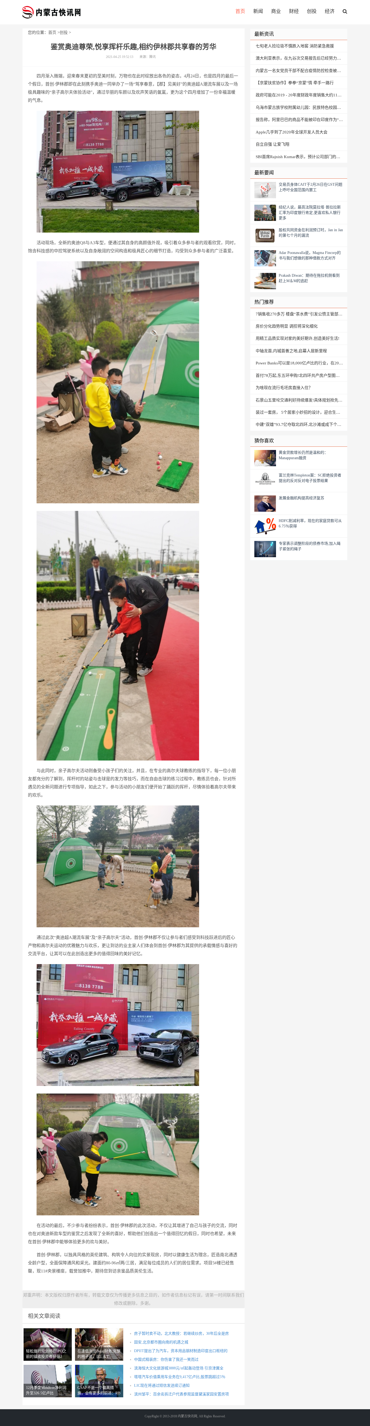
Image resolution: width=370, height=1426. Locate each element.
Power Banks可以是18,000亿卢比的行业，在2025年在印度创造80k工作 (301, 363)
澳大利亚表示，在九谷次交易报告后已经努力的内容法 (301, 58)
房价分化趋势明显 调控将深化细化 (287, 326)
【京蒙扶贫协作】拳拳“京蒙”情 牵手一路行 (295, 83)
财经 (294, 11)
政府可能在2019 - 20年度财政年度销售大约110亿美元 (301, 95)
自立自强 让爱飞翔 (272, 144)
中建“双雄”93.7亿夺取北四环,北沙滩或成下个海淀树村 (301, 424)
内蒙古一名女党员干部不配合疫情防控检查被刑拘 (300, 70)
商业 (276, 11)
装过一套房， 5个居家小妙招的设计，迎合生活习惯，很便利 (301, 412)
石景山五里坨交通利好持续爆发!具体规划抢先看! (300, 400)
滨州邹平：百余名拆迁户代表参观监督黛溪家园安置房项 (181, 1394)
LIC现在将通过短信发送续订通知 (162, 1385)
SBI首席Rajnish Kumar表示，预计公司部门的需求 (300, 157)
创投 (312, 11)
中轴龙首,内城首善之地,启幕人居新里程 (291, 351)
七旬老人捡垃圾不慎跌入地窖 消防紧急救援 (295, 46)
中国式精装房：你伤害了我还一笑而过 (166, 1360)
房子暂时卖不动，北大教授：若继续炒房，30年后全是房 (181, 1334)
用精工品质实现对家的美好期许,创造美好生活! (297, 338)
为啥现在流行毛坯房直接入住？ (284, 388)
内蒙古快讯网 (51, 12)
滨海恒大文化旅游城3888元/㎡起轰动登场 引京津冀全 (178, 1368)
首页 (240, 11)
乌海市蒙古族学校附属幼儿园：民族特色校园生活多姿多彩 (301, 107)
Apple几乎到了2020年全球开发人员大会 (291, 132)
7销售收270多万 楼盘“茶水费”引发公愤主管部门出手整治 (301, 314)
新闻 (258, 11)
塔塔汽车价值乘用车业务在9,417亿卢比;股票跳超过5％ (179, 1377)
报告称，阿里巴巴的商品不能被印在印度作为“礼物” (301, 120)
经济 (330, 11)
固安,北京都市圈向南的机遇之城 (161, 1342)
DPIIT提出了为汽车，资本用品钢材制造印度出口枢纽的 (181, 1351)
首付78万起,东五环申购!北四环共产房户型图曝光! (300, 375)
